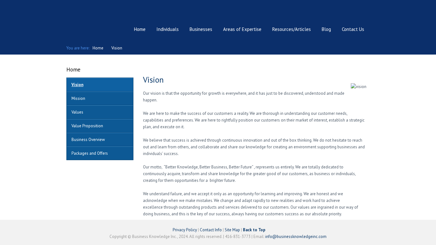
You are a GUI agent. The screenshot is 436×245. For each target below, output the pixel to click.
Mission (78, 98)
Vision (116, 48)
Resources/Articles (291, 29)
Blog (326, 29)
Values (77, 112)
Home (140, 29)
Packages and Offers (89, 153)
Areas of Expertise (242, 29)
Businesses (201, 29)
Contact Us (353, 29)
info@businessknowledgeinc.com (296, 236)
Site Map (232, 230)
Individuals (167, 29)
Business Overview (88, 139)
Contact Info (211, 230)
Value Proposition (87, 126)
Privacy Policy (185, 230)
